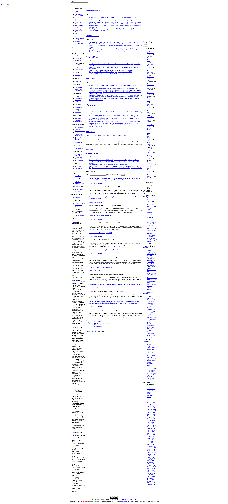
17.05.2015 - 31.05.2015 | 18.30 (150, 93)
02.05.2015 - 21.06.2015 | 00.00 (150, 78)
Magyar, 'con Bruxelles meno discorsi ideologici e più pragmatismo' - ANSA (110, 72)
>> (148, 184)
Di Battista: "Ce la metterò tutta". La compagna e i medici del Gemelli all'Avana (151, 312)
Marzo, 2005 (150, 481)
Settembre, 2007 (151, 433)
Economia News (93, 11)
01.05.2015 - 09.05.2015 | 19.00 (150, 65)
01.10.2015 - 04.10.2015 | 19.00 (150, 157)
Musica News (92, 153)
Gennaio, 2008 (151, 427)
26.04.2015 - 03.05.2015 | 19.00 (150, 59)
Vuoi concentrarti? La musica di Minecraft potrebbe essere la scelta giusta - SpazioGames (114, 160)
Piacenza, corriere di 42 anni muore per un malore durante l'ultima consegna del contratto (151, 204)
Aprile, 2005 (150, 480)
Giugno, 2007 (151, 438)
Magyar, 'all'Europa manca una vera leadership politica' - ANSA (107, 73)
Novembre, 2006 (151, 449)
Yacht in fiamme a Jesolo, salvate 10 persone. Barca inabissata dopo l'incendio (151, 225)
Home (2, 5)
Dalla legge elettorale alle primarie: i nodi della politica (151, 326)
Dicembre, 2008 (151, 409)
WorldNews (91, 105)
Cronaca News (92, 35)
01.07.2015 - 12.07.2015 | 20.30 (150, 118)
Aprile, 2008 (150, 422)
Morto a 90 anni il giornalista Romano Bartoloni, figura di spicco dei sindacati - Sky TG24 (114, 42)
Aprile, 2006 (150, 460)
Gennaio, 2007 (151, 446)
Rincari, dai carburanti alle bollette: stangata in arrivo (151, 253)
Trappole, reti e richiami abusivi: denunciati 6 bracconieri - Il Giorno (108, 44)
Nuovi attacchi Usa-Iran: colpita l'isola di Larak (151, 368)
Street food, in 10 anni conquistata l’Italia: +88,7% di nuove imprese (152, 275)
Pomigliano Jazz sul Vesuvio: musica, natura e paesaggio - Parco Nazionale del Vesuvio (113, 166)
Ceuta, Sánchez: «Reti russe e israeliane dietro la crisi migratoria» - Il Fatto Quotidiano (113, 21)
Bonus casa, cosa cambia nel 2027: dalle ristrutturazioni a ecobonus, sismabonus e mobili (152, 284)
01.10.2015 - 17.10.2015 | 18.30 (150, 150)
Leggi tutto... (89, 149)
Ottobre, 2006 (151, 451)
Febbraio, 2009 (151, 406)
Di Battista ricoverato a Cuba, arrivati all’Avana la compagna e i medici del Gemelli (151, 301)
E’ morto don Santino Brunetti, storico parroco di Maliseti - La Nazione (109, 52)
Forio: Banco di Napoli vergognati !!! (100, 233)
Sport (98, 270)
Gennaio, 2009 (151, 407)
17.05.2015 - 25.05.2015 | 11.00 (150, 86)
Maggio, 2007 (151, 439)
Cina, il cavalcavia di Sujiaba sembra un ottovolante (151, 353)
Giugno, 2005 (151, 476)
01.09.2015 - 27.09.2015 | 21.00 (150, 131)
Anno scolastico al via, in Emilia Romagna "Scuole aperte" (151, 232)
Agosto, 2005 (151, 473)
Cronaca (99, 183)
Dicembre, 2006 (151, 448)
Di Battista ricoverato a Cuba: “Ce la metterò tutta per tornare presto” (151, 334)
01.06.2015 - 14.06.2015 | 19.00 (150, 99)
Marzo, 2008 (150, 423)
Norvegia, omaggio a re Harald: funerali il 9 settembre (151, 347)
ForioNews (92, 183)
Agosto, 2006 (151, 454)
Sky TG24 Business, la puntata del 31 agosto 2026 (151, 259)
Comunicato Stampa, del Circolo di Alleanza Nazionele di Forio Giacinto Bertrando (114, 284)
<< (144, 182)
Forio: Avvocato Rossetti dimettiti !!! (100, 215)
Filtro (123, 174)
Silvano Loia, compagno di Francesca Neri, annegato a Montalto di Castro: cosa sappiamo (151, 215)
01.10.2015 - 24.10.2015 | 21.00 (150, 169)
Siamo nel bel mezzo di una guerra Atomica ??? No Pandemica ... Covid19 (107, 135)
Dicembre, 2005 (151, 467)
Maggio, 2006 (151, 459)
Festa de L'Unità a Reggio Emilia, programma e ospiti (151, 320)
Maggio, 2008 (151, 420)
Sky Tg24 (146, 197)
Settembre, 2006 (151, 452)
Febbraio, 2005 (151, 483)
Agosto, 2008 (151, 415)
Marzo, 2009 (150, 404)
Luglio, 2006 (150, 456)
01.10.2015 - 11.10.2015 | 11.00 (150, 144)
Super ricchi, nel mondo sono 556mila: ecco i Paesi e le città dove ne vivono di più (151, 267)
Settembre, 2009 (151, 403)
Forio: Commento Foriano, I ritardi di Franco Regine (105, 250)
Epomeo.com (125, 501)
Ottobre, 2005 (151, 470)
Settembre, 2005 (151, 472)
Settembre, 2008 (151, 414)
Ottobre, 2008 (151, 412)
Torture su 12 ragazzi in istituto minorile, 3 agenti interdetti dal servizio (152, 240)
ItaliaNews (90, 79)
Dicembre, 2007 (151, 428)
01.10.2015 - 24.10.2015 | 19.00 (150, 163)
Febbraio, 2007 (151, 444)
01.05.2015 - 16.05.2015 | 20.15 (150, 72)
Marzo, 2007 (150, 443)
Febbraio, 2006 (151, 464)
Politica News (92, 57)
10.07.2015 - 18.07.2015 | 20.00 (150, 125)
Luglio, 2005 (150, 475)
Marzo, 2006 (150, 462)
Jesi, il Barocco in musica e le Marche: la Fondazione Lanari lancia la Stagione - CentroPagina (115, 168)
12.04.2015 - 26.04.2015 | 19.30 (150, 53)
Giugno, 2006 (151, 457)
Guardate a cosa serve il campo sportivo (101, 267)
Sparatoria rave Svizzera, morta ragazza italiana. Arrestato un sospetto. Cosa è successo (151, 375)
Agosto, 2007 (151, 435)
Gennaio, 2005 (151, 484)
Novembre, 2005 (151, 468)
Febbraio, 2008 (151, 425)
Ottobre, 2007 (151, 431)
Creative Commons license (128, 499)
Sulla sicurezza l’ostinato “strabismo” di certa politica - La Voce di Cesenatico (111, 70)
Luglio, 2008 (150, 417)
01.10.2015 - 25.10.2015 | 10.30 (150, 137)
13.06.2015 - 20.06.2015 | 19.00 (150, 105)
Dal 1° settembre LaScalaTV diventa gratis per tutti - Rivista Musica (108, 164)
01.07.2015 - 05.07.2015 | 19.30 (150, 112)
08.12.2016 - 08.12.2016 (150, 175)
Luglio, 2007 (150, 436)
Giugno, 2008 (151, 419)
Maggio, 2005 (151, 478)
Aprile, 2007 (150, 441)
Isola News (90, 131)
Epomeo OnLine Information (92, 331)
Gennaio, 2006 (151, 465)
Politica (99, 288)
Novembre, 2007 (151, 430)
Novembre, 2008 (151, 411)
